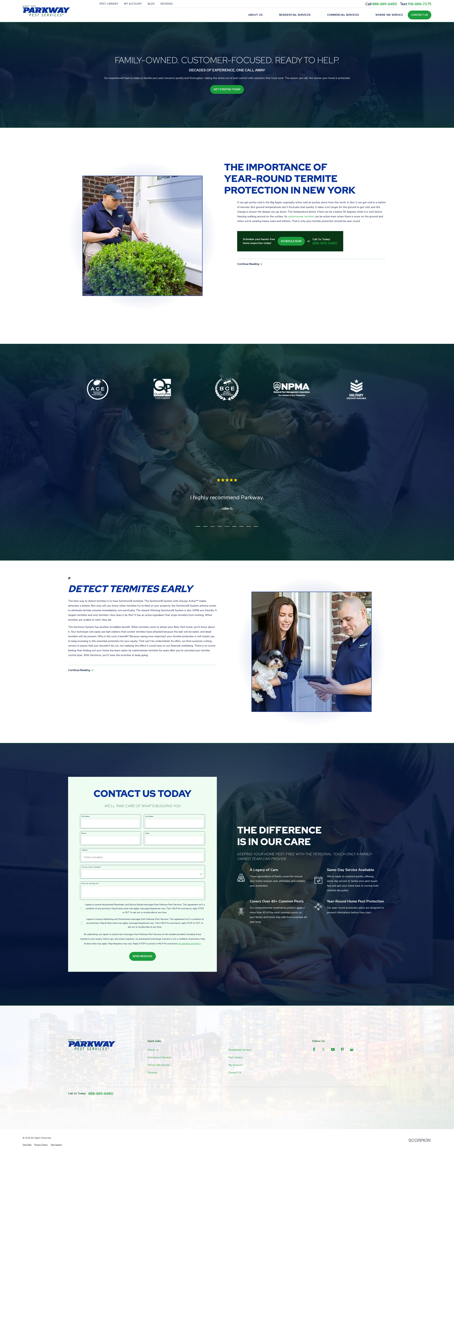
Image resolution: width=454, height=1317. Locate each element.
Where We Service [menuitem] (389, 15)
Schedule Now (291, 241)
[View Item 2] (205, 526)
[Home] (46, 11)
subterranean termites (301, 216)
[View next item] (229, 409)
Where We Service (159, 1065)
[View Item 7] (241, 526)
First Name (85, 816)
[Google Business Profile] (352, 1049)
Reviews (167, 4)
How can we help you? (90, 884)
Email (147, 833)
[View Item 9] (256, 526)
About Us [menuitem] (255, 15)
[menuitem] (27, 1145)
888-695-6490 (384, 4)
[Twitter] (323, 1049)
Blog (151, 4)
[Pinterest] (342, 1049)
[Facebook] (314, 1049)
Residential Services (240, 1050)
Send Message (142, 956)
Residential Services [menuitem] (295, 15)
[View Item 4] (220, 526)
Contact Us (419, 15)
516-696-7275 (419, 4)
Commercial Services (159, 1057)
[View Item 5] (227, 526)
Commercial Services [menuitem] (343, 15)
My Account (133, 4)
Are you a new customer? (91, 867)
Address (84, 850)
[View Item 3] (212, 526)
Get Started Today (227, 89)
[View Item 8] (249, 526)
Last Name (149, 816)
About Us (153, 1050)
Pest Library (109, 4)
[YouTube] (333, 1049)
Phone (83, 833)
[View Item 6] (234, 526)
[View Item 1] (198, 526)
